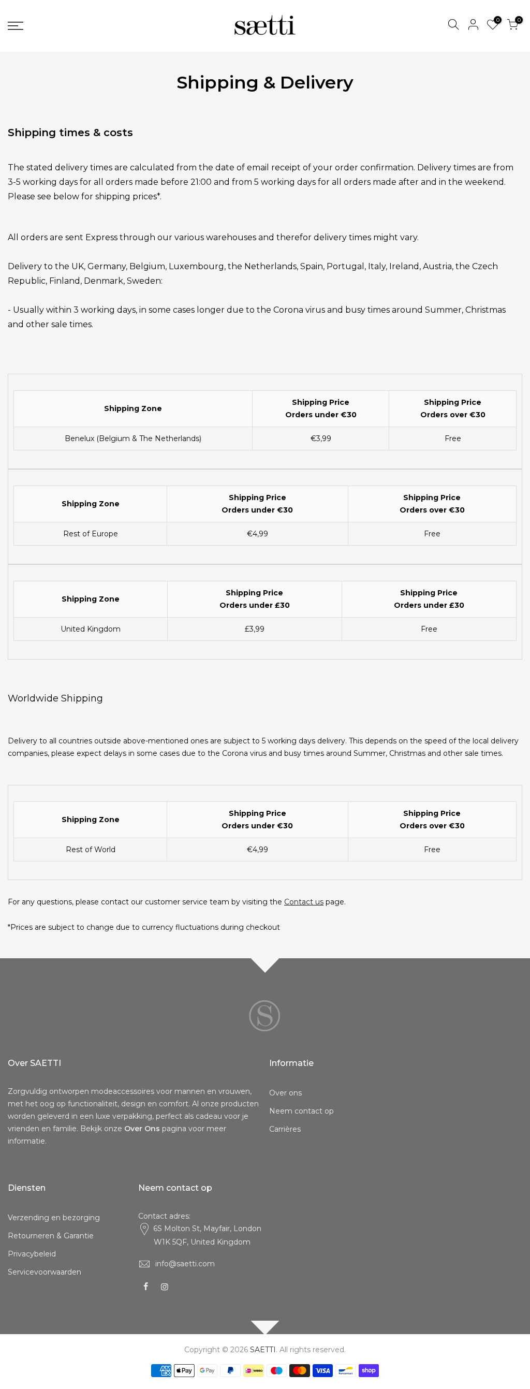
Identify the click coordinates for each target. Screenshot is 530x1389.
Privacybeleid (32, 1254)
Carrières (285, 1129)
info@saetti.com (185, 1263)
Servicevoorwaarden (44, 1272)
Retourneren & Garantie (51, 1235)
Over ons (285, 1093)
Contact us (303, 901)
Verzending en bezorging (54, 1217)
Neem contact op (301, 1111)
